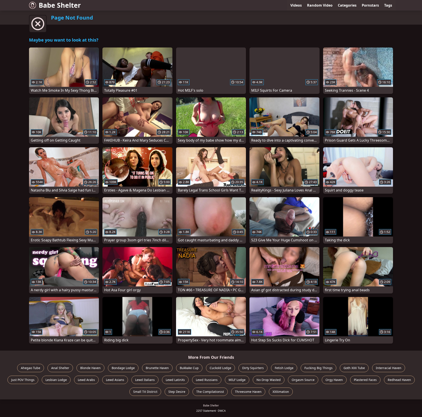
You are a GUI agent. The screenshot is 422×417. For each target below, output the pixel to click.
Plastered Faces (365, 380)
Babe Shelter (60, 5)
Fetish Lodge (284, 368)
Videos (296, 5)
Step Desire (176, 392)
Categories (347, 5)
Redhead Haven (399, 380)
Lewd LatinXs (175, 380)
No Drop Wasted (268, 380)
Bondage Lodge (123, 368)
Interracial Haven (388, 368)
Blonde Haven (90, 368)
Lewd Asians (115, 380)
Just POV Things (23, 380)
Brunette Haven (157, 368)
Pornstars (370, 5)
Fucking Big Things (318, 368)
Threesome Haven (248, 392)
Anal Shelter (60, 368)
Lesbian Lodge (56, 380)
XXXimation (281, 392)
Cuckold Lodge (220, 368)
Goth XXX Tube (354, 368)
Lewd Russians (207, 380)
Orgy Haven (334, 380)
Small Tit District (145, 392)
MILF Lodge (237, 380)
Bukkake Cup (189, 368)
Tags (388, 5)
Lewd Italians (145, 380)
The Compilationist (210, 392)
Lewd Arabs (86, 380)
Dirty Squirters (253, 368)
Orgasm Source (303, 380)
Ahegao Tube (30, 368)
